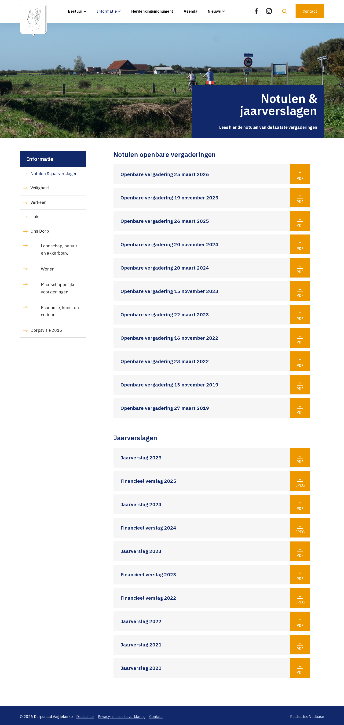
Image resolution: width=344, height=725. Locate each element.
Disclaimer (85, 716)
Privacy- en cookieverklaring (122, 716)
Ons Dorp (39, 231)
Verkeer (38, 202)
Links (35, 216)
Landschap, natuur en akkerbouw (59, 249)
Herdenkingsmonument (152, 11)
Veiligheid (39, 188)
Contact (310, 11)
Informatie (107, 11)
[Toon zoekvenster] (284, 11)
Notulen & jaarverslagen (53, 173)
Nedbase (316, 716)
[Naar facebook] (256, 11)
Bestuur (75, 11)
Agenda (191, 11)
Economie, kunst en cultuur (60, 311)
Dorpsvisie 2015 (46, 330)
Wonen (48, 269)
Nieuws (214, 11)
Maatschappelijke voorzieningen (58, 288)
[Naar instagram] (269, 11)
